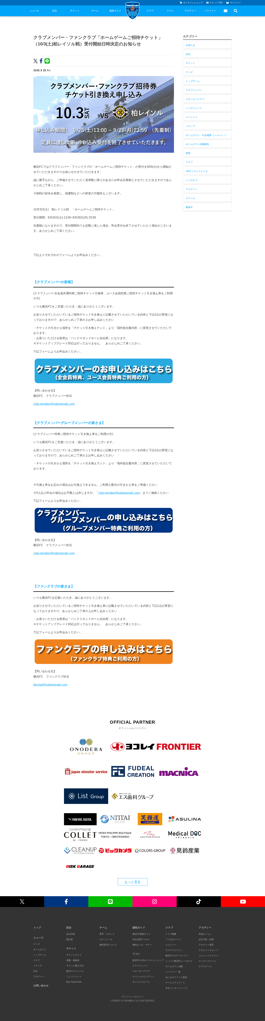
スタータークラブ (195, 99)
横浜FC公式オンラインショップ (148, 960)
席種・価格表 (72, 960)
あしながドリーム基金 (176, 977)
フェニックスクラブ (208, 955)
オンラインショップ (193, 2)
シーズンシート (194, 108)
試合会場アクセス (141, 939)
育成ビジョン (205, 934)
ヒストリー (170, 945)
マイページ (235, 2)
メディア (190, 126)
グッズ (189, 72)
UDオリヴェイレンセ (197, 171)
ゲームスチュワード (175, 982)
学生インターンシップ (176, 988)
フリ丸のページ (173, 939)
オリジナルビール (141, 982)
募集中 (189, 207)
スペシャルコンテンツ (143, 976)
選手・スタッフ (107, 934)
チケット (75, 10)
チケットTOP (216, 2)
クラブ (149, 10)
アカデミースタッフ (208, 950)
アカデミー (190, 10)
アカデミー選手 (206, 945)
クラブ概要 (170, 934)
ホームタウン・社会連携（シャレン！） (207, 135)
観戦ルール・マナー (142, 945)
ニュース (34, 10)
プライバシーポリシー (132, 996)
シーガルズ (191, 180)
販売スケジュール (75, 971)
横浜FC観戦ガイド (141, 934)
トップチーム (193, 81)
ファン (170, 10)
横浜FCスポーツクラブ (176, 955)
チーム (95, 10)
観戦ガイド (115, 10)
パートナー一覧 (173, 972)
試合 (54, 10)
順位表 (69, 939)
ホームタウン (39, 949)
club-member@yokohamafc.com (54, 403)
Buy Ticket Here (74, 982)
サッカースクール (207, 961)
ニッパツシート (73, 976)
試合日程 (70, 934)
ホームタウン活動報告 (197, 144)
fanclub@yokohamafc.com (50, 684)
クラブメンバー (194, 90)
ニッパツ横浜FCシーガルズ (178, 961)
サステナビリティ (174, 950)
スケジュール (106, 939)
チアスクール (205, 966)
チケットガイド (73, 955)
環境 (188, 153)
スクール (190, 198)
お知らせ (190, 45)
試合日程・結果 (206, 939)
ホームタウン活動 (174, 966)
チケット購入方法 (75, 965)
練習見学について (108, 945)
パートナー (210, 10)
